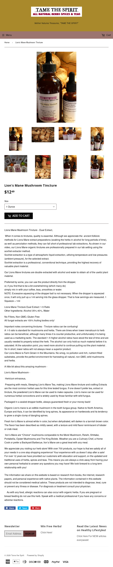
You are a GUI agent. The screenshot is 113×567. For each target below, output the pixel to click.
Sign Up (29, 533)
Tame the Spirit (17, 555)
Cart (108, 35)
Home (6, 42)
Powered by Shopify (35, 555)
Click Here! (46, 532)
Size (6, 201)
